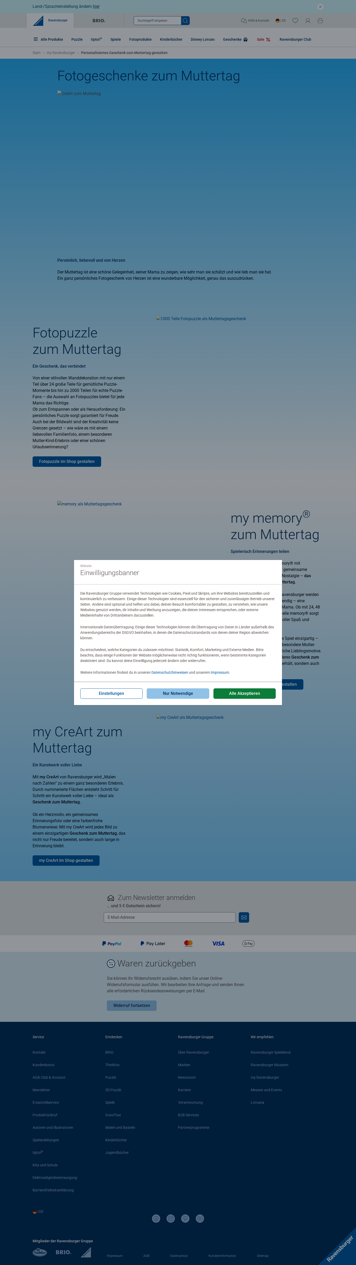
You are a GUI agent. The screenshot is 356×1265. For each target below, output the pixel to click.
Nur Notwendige (178, 693)
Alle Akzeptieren (244, 693)
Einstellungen (111, 693)
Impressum (220, 672)
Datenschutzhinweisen (169, 672)
